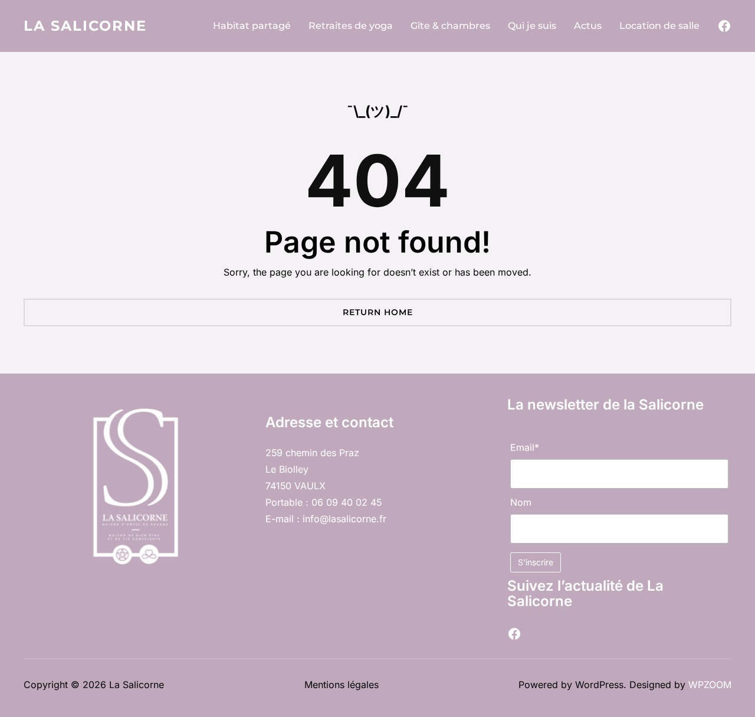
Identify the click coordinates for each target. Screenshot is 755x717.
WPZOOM (709, 684)
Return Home (378, 312)
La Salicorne (85, 25)
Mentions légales (341, 684)
